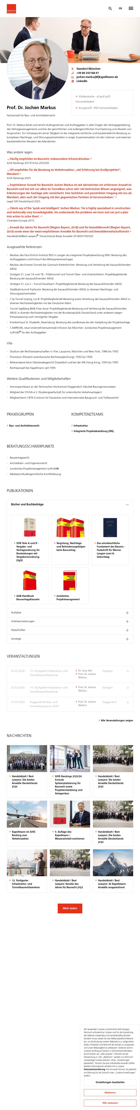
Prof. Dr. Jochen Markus (87, 676)
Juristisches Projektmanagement (68, 598)
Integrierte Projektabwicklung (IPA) (94, 431)
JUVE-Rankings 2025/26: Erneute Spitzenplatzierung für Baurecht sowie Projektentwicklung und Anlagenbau (68, 785)
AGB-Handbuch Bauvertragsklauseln (28, 598)
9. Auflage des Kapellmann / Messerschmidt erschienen (70, 835)
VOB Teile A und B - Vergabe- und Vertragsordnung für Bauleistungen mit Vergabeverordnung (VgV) (28, 552)
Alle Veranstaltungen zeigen (117, 720)
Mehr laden (70, 908)
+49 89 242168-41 (87, 73)
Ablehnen (110, 1092)
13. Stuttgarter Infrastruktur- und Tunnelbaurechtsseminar (26, 884)
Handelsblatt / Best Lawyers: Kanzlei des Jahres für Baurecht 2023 (69, 884)
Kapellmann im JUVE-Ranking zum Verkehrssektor (24, 835)
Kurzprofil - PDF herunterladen (98, 108)
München (94, 69)
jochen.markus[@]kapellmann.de (97, 77)
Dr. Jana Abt (85, 671)
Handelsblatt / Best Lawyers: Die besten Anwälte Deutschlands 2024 (110, 837)
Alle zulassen (110, 1102)
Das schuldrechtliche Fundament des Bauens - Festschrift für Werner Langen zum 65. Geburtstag (111, 550)
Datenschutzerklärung (94, 1070)
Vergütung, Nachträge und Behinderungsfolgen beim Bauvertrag (71, 546)
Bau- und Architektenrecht (24, 426)
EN (120, 8)
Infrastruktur (81, 426)
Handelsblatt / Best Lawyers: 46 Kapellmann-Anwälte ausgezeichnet (112, 884)
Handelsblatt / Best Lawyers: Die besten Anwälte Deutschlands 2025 (110, 781)
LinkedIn (81, 81)
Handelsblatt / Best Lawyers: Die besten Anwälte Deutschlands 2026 (24, 781)
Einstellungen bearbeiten (110, 1082)
